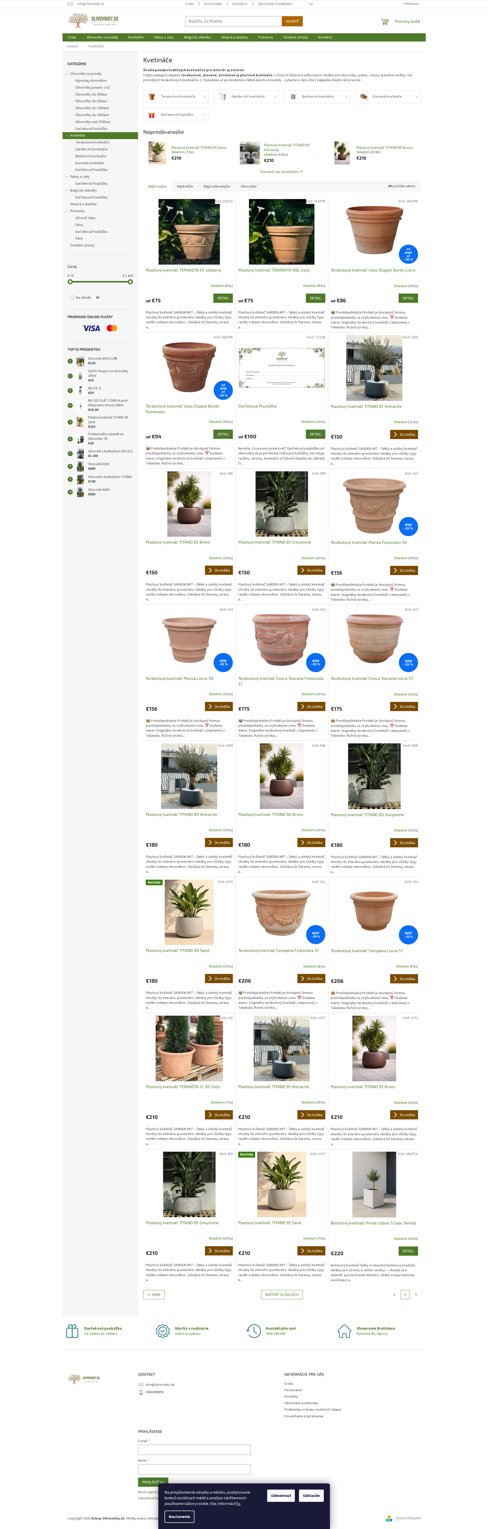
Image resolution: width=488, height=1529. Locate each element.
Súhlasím (311, 1496)
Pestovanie (213, 4)
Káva (79, 238)
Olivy (79, 224)
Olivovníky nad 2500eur (93, 121)
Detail (223, 298)
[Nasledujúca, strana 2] (405, 1294)
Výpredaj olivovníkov (91, 80)
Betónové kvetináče (90, 156)
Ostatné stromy (82, 245)
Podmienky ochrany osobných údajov (312, 1409)
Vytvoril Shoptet (408, 1518)
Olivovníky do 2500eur (92, 115)
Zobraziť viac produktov (279, 171)
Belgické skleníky (83, 190)
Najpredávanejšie (217, 186)
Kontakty (240, 4)
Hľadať (292, 21)
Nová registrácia (150, 1492)
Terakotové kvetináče (92, 142)
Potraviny (77, 211)
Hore (156, 1294)
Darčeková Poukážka (91, 128)
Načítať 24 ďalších (282, 1294)
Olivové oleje (85, 218)
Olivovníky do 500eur (91, 101)
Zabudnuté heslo (151, 1498)
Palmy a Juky (80, 176)
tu (238, 1503)
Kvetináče (78, 135)
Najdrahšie (185, 186)
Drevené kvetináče (89, 163)
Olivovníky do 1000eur (92, 108)
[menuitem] (72, 37)
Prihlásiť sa (153, 1482)
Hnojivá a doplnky (83, 204)
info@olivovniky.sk (160, 1384)
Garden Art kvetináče (91, 149)
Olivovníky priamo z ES (92, 87)
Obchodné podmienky (275, 4)
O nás (189, 4)
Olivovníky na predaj (85, 73)
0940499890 (155, 1392)
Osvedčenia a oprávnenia (303, 1416)
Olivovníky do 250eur (91, 94)
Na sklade (87, 297)
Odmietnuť (281, 1496)
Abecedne (249, 186)
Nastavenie (179, 1517)
